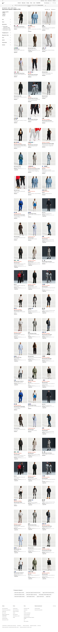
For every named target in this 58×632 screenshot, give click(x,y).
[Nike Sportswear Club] (20, 88)
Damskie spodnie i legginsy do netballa (19, 594)
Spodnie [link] (3, 15)
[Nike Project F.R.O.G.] (20, 158)
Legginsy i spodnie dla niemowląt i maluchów (48, 592)
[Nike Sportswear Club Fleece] (34, 110)
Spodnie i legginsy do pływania (31, 596)
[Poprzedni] (12, 5)
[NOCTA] (34, 18)
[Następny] (45, 5)
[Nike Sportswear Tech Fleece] (34, 64)
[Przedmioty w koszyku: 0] (55, 3)
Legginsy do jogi (48, 596)
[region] (6, 29)
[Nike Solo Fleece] (20, 40)
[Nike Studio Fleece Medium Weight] (20, 134)
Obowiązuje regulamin (40, 5)
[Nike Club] (48, 18)
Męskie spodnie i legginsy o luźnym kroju (31, 594)
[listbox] (53, 9)
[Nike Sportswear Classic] (34, 205)
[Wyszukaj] (45, 3)
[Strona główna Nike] (3, 3)
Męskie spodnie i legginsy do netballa (19, 592)
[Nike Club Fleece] (20, 182)
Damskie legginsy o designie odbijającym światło (45, 594)
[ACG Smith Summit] (20, 324)
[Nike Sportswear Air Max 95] (20, 372)
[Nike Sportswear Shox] (34, 40)
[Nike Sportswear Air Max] (34, 324)
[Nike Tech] (48, 158)
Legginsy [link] (3, 14)
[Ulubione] (53, 3)
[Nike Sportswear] (48, 64)
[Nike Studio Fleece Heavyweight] (20, 205)
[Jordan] (2, 0)
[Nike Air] (20, 276)
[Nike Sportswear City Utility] (48, 348)
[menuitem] (25, 3)
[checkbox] (6, 27)
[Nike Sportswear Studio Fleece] (20, 18)
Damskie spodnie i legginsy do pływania (19, 596)
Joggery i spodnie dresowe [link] (5, 12)
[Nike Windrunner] (34, 252)
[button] (6, 19)
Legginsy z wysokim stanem (40, 596)
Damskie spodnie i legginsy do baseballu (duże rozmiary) (33, 592)
